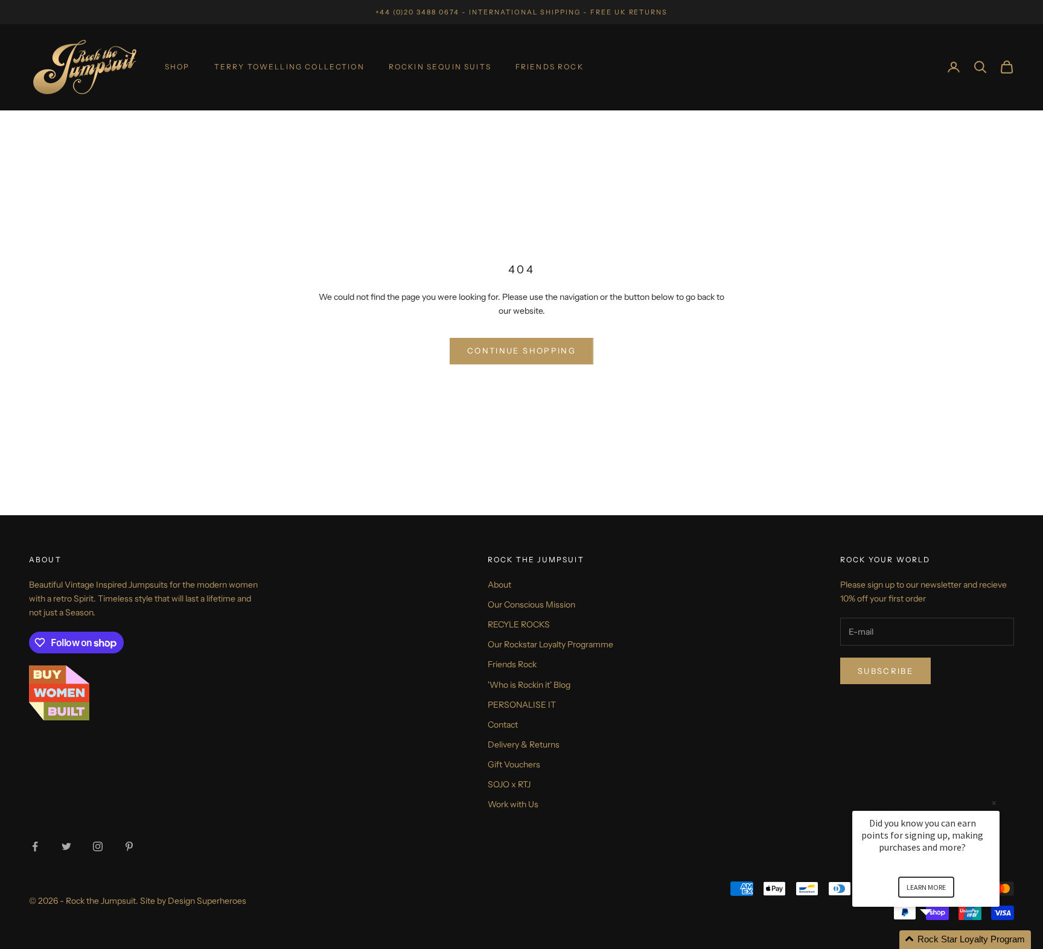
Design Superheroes (207, 900)
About (499, 584)
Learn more (926, 887)
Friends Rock (549, 66)
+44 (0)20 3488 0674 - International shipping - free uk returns (521, 12)
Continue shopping (521, 350)
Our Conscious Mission (531, 604)
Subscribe (885, 671)
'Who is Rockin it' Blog (529, 684)
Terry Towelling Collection (289, 66)
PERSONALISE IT (522, 704)
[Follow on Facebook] (35, 846)
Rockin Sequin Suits (440, 66)
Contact (503, 724)
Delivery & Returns (524, 744)
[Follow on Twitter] (66, 846)
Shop (177, 66)
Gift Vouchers (514, 764)
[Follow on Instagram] (98, 846)
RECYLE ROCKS (519, 624)
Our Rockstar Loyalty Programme (550, 644)
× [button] (994, 802)
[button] (940, 939)
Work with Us (513, 804)
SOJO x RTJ (509, 784)
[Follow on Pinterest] (129, 846)
